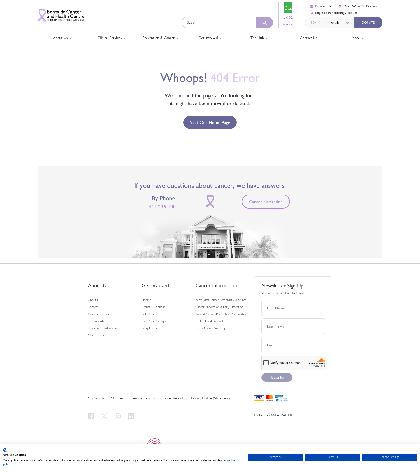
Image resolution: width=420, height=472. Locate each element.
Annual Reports (144, 398)
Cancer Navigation (266, 201)
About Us (61, 38)
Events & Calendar (153, 307)
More (356, 38)
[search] (264, 22)
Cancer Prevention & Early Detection (219, 307)
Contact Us (323, 6)
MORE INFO (288, 25)
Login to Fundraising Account (336, 12)
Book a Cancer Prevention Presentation (221, 314)
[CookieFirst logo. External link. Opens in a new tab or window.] (5, 450)
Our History (96, 335)
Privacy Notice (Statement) (210, 398)
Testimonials (96, 321)
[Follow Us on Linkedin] (131, 416)
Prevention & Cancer (159, 38)
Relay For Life (150, 328)
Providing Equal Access (102, 328)
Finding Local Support (209, 321)
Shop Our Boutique (154, 321)
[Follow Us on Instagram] (118, 416)
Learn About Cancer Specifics (214, 328)
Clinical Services (110, 38)
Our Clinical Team (100, 314)
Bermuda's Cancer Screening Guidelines (220, 300)
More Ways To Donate (360, 6)
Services (93, 307)
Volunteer (148, 314)
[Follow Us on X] (104, 416)
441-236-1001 (163, 207)
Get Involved (208, 38)
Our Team (118, 398)
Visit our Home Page (210, 122)
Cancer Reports (173, 398)
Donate (368, 22)
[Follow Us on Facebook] (91, 416)
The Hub (257, 38)
